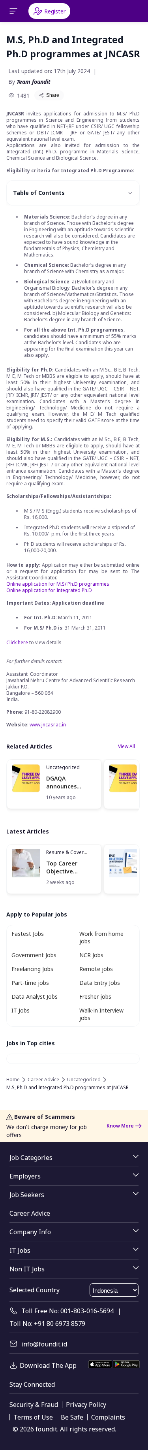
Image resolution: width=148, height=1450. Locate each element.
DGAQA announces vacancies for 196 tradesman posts (70, 782)
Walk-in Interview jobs (101, 1014)
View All (126, 746)
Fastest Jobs (27, 933)
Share (52, 95)
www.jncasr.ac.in (48, 724)
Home (13, 1080)
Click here (17, 642)
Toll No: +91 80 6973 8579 (47, 1323)
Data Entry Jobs (99, 982)
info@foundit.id (44, 1344)
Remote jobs (96, 969)
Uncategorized (63, 767)
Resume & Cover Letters (65, 855)
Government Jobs (33, 955)
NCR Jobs (91, 955)
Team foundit (34, 81)
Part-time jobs (30, 982)
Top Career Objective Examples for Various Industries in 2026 (71, 867)
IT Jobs (20, 1010)
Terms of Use (33, 1417)
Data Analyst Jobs (34, 996)
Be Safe (72, 1417)
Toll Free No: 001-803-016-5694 (67, 1311)
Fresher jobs (95, 996)
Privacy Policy (86, 1404)
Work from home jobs (101, 937)
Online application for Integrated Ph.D (49, 590)
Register (55, 11)
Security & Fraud (33, 1404)
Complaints (108, 1417)
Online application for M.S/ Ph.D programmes (57, 584)
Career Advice (43, 1080)
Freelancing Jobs (32, 969)
